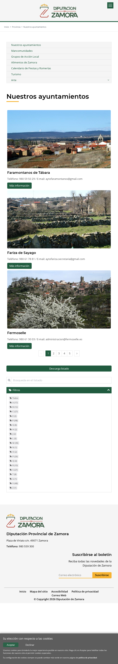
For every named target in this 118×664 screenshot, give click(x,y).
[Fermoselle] (59, 299)
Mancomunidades (22, 51)
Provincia (16, 26)
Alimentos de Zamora (24, 62)
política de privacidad (88, 657)
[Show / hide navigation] (110, 5)
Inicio (6, 26)
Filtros (16, 390)
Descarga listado (59, 368)
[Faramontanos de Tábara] (59, 139)
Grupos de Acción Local (25, 56)
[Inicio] (59, 11)
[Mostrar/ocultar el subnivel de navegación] (108, 80)
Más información (19, 185)
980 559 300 (26, 546)
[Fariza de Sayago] (59, 219)
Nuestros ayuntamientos (34, 26)
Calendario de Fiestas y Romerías (31, 68)
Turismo (16, 74)
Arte (13, 80)
